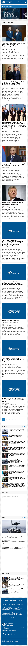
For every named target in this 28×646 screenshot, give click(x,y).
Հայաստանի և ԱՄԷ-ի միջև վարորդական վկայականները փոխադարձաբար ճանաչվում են (12, 283)
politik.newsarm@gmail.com (11, 630)
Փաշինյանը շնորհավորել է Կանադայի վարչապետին (10, 321)
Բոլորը (24, 426)
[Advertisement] (12, 562)
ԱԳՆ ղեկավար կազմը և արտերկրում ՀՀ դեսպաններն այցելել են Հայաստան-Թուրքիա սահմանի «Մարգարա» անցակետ (16, 461)
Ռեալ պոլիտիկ (5, 600)
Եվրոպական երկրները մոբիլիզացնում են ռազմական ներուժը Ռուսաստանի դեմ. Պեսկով (16, 454)
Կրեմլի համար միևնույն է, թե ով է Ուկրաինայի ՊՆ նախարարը (12, 203)
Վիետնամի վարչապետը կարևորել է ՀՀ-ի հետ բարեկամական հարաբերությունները (13, 44)
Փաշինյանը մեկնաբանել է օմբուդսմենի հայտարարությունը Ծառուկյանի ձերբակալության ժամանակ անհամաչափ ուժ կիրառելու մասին (12, 243)
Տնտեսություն (5, 601)
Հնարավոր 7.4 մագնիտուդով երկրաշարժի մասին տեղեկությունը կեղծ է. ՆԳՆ (13, 359)
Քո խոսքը (11, 601)
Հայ (19, 1)
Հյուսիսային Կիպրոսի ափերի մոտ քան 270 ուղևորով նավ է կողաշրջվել (16, 430)
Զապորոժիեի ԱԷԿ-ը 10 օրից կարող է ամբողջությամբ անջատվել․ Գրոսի (16, 466)
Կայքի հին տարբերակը (8, 636)
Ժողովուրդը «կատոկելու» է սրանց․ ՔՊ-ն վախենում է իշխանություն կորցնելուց (16, 472)
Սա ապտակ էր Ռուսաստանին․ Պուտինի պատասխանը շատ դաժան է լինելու (16, 478)
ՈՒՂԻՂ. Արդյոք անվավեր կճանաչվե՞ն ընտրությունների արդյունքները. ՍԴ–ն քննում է (14, 400)
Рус (22, 1)
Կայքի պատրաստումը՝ (7, 642)
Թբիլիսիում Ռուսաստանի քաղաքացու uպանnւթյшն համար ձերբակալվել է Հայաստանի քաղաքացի (17, 442)
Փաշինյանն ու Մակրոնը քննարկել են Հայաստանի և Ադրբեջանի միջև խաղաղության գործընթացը (13, 83)
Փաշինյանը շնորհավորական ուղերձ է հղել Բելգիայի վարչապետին (14, 164)
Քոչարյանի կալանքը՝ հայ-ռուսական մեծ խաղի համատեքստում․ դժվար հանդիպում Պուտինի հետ (16, 448)
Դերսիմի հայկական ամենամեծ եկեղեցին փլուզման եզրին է (15, 436)
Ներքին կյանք (13, 600)
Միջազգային (19, 600)
